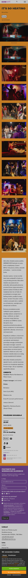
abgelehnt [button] (16, 563)
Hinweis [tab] (5, 555)
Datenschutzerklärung (16, 574)
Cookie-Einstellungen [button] (12, 564)
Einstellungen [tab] (12, 555)
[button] (14, 568)
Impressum (9, 574)
